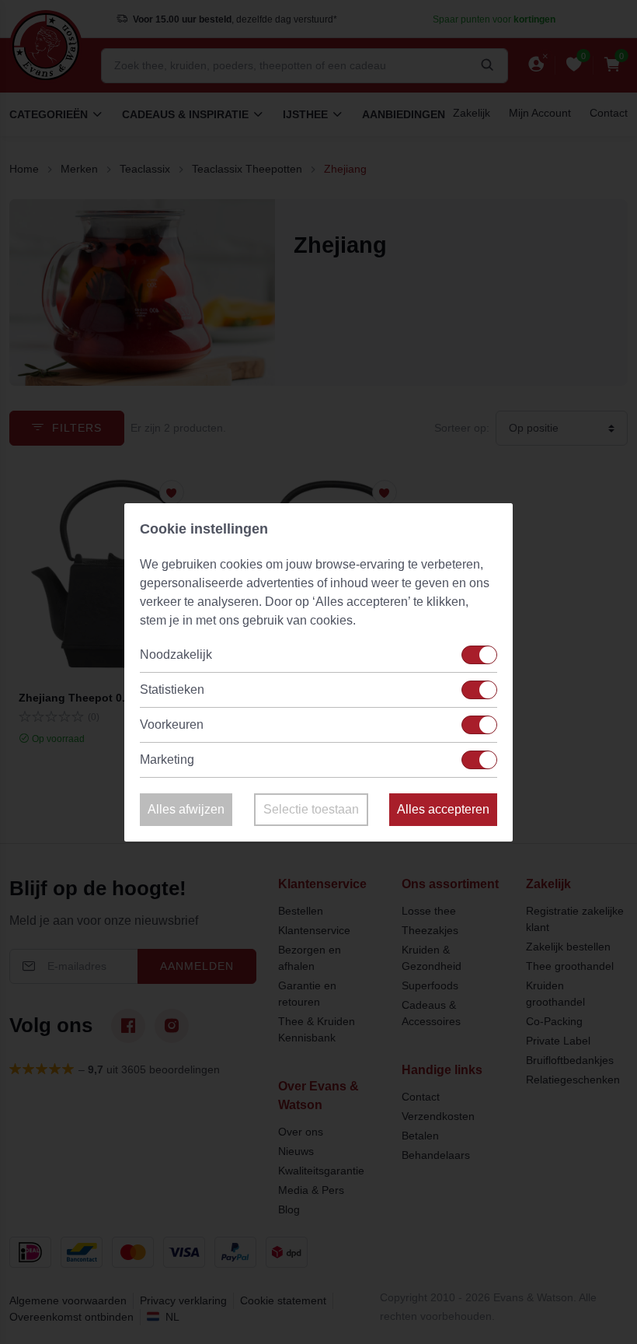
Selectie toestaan (311, 809)
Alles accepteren (443, 809)
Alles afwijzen (186, 809)
